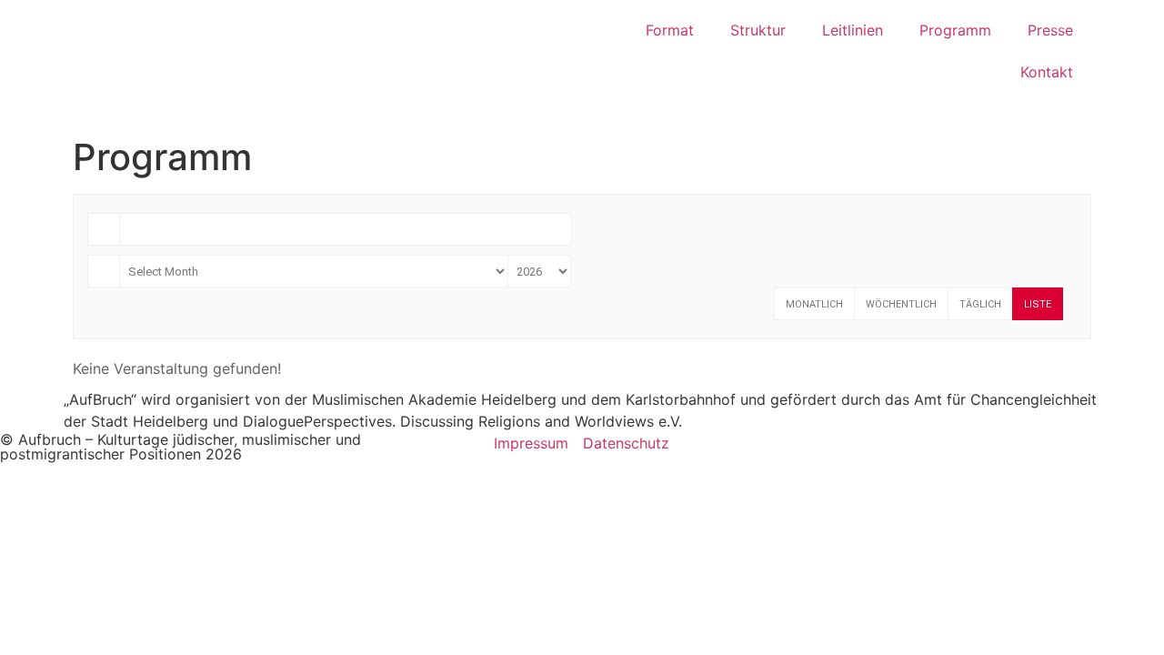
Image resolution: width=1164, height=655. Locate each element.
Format (670, 30)
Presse (1050, 30)
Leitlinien (852, 30)
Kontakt (1046, 72)
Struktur (758, 30)
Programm (955, 30)
